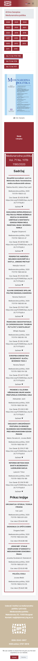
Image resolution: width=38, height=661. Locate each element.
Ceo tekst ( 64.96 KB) (19, 541)
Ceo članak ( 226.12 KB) (18, 409)
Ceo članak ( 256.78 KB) (18, 482)
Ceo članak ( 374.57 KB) (18, 307)
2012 (24, 43)
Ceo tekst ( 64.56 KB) (19, 521)
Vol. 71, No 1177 (11, 67)
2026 (8, 22)
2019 (16, 33)
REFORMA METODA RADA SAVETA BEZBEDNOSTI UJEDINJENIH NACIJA (19, 465)
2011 (7, 49)
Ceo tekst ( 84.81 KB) (19, 588)
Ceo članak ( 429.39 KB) (18, 198)
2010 (16, 49)
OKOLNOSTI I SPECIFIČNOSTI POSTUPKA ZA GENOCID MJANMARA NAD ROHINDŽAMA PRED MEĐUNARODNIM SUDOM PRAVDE (19, 429)
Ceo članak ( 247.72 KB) (18, 375)
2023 (8, 27)
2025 (16, 22)
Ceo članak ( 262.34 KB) (18, 341)
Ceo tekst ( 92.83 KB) (19, 568)
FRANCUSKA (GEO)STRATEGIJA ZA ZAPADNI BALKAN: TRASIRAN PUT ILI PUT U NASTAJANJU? (19, 324)
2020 (8, 33)
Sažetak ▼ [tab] (19, 207)
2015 (24, 38)
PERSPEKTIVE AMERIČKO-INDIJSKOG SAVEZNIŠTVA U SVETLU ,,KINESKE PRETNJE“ (19, 259)
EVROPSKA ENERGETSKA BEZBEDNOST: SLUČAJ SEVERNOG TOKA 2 (19, 358)
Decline (23, 657)
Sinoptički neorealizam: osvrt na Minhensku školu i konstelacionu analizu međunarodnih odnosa (19, 180)
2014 (8, 43)
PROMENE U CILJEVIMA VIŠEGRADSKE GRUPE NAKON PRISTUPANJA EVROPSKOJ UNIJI (19, 392)
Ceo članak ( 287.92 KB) (18, 242)
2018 (24, 33)
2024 (25, 22)
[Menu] (33, 3)
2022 (16, 27)
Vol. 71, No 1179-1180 (13, 56)
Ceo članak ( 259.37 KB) (18, 448)
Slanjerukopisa (19, 137)
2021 (24, 27)
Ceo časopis (20, 118)
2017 (8, 38)
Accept (14, 657)
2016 (16, 38)
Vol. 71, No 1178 (11, 61)
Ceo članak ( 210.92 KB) (18, 276)
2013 (16, 43)
